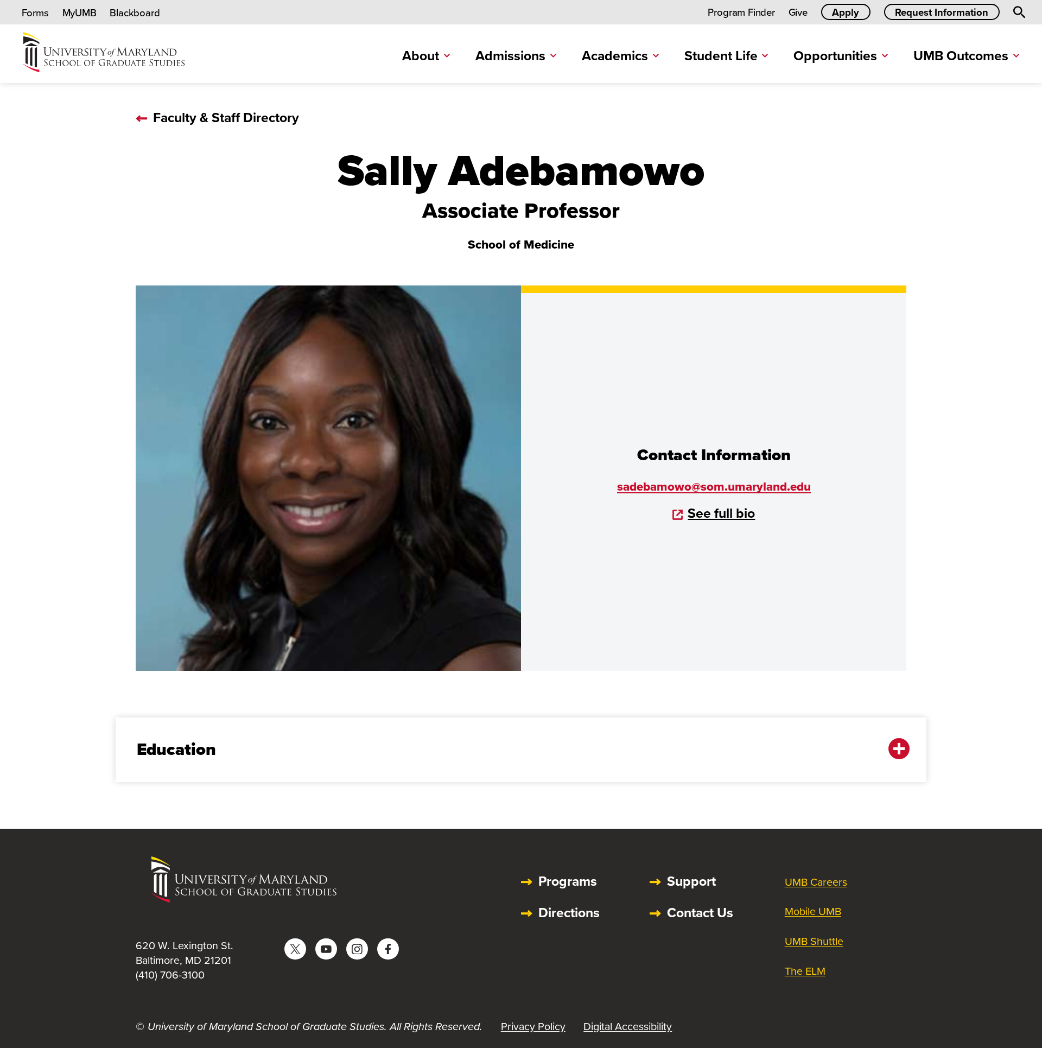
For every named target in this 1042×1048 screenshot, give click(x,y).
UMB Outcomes (960, 56)
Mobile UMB (813, 911)
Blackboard (135, 12)
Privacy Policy (533, 1026)
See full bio (721, 513)
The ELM (805, 971)
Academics (615, 56)
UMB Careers (816, 882)
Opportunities (835, 56)
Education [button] (176, 749)
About (420, 56)
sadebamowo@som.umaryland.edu (714, 487)
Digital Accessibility (627, 1026)
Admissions (510, 56)
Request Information (941, 12)
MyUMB (79, 12)
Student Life (721, 56)
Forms (35, 12)
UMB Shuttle (814, 941)
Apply (845, 12)
